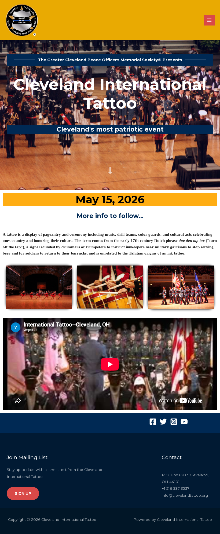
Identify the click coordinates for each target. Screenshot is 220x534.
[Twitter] (163, 421)
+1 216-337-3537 (175, 488)
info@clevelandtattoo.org (185, 495)
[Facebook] (152, 421)
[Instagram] (173, 421)
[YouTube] (184, 421)
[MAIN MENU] (209, 20)
